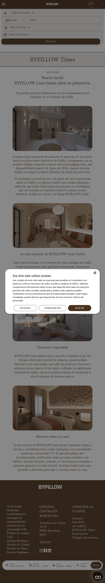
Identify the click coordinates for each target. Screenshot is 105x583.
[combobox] (95, 272)
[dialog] (52, 291)
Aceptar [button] (79, 308)
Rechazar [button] (25, 308)
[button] (52, 308)
